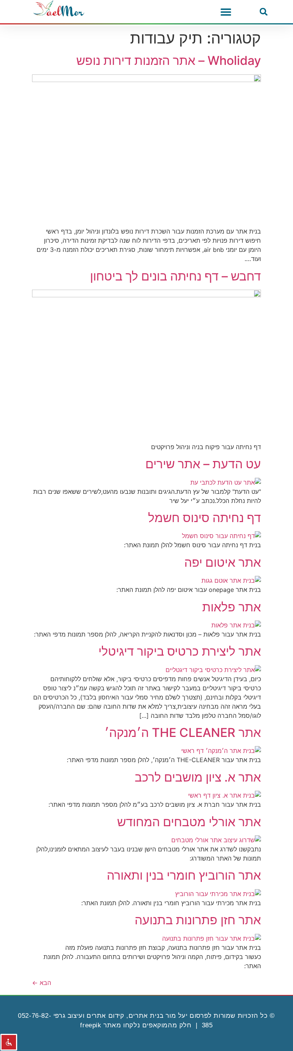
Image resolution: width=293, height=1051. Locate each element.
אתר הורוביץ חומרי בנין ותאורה (184, 875)
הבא (41, 983)
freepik (90, 1025)
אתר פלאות (231, 607)
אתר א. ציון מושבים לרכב (198, 777)
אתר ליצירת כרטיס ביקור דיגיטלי (179, 651)
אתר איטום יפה (222, 562)
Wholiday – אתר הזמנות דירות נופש (168, 60)
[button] (263, 12)
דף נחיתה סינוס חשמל (204, 517)
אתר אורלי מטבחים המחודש (189, 821)
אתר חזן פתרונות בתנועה (198, 919)
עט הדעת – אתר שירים (203, 463)
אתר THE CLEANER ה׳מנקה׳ (183, 732)
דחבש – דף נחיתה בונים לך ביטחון (175, 276)
